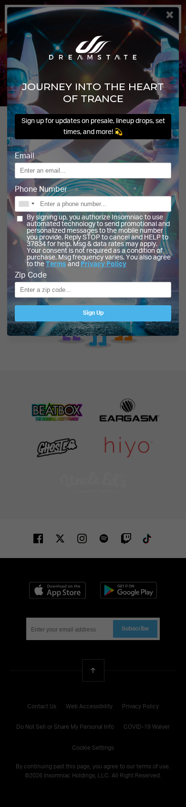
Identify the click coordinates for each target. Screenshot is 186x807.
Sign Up (93, 313)
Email (24, 156)
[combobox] (26, 204)
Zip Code (31, 275)
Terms (56, 264)
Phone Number (41, 190)
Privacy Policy (103, 264)
